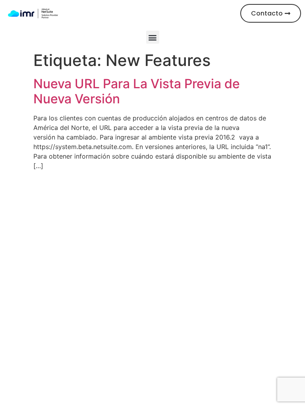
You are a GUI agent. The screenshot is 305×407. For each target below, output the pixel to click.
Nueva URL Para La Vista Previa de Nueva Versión (136, 91)
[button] (152, 37)
